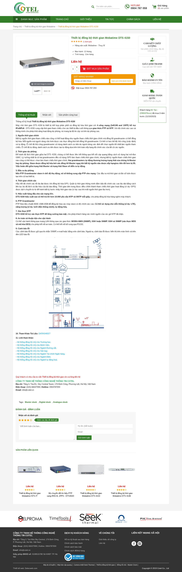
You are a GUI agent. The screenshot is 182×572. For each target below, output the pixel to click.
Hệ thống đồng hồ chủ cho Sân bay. (32, 351)
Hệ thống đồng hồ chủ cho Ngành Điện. (34, 357)
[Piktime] (121, 525)
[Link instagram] (139, 543)
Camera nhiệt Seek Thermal (84, 565)
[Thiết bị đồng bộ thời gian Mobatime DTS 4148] (122, 483)
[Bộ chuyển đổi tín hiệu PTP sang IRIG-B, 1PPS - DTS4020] (60, 483)
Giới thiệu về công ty (107, 539)
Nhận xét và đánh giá (28, 415)
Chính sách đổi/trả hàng (74, 551)
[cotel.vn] (26, 15)
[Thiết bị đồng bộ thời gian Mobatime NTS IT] (30, 483)
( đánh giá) (87, 42)
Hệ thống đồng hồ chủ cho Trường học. (34, 342)
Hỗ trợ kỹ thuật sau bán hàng (76, 539)
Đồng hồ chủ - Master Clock (127, 565)
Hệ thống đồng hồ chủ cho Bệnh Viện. (33, 345)
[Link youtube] (134, 543)
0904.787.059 (90, 88)
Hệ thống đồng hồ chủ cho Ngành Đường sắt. (36, 348)
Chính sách (133, 19)
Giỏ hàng (162, 5)
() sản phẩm (163, 8)
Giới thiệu (86, 19)
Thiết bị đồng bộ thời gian (105, 565)
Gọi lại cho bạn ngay (122, 81)
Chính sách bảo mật (73, 547)
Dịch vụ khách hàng (76, 533)
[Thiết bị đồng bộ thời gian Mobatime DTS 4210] (91, 483)
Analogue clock (60, 402)
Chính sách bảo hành (73, 543)
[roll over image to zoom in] (42, 63)
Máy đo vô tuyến (49, 565)
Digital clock (45, 402)
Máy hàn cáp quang (64, 565)
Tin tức (109, 19)
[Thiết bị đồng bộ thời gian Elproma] (152, 525)
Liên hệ (157, 19)
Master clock (31, 402)
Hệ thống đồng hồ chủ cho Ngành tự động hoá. (37, 360)
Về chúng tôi (106, 533)
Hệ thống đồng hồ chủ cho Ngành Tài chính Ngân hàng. (41, 354)
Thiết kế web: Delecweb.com (25, 568)
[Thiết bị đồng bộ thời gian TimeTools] (30, 525)
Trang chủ (62, 19)
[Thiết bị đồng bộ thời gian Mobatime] (91, 525)
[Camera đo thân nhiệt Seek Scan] (61, 525)
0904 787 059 (139, 6)
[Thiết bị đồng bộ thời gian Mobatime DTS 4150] (37, 93)
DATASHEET (44, 333)
